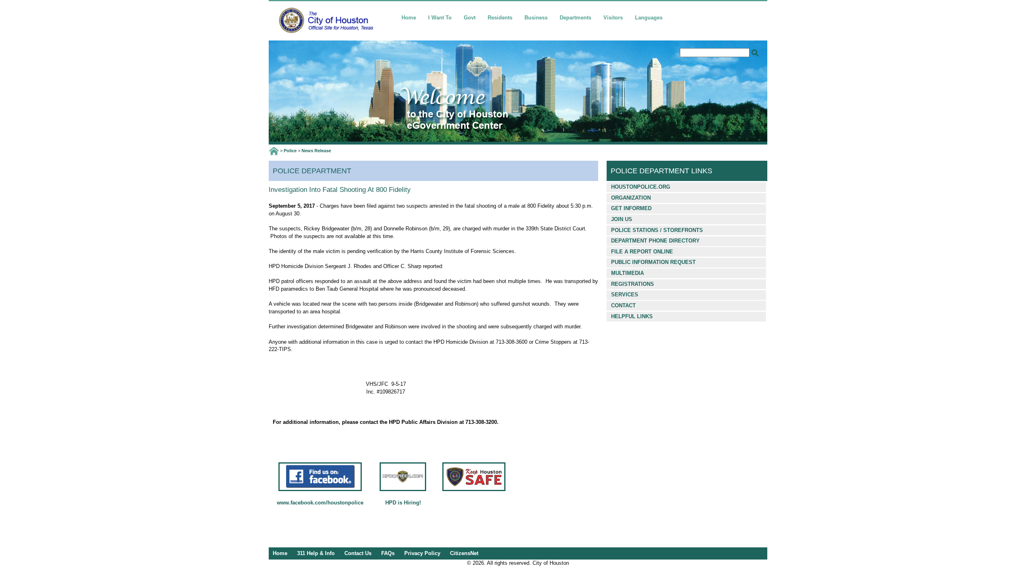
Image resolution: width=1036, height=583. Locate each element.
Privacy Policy (422, 553)
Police (290, 150)
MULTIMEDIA (627, 273)
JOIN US (621, 219)
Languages (648, 18)
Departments (575, 18)
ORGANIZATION (631, 198)
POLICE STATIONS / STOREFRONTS (657, 230)
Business (536, 18)
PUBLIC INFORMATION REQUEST (653, 262)
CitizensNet (464, 553)
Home (408, 18)
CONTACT (623, 305)
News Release (316, 150)
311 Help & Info (316, 553)
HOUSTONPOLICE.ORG (640, 187)
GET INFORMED (631, 208)
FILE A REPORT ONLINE (642, 252)
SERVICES (624, 295)
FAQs (388, 553)
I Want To (440, 18)
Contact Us (358, 553)
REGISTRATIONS (632, 284)
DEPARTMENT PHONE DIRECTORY (655, 241)
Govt (470, 18)
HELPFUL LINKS (632, 316)
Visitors (613, 18)
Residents (500, 18)
